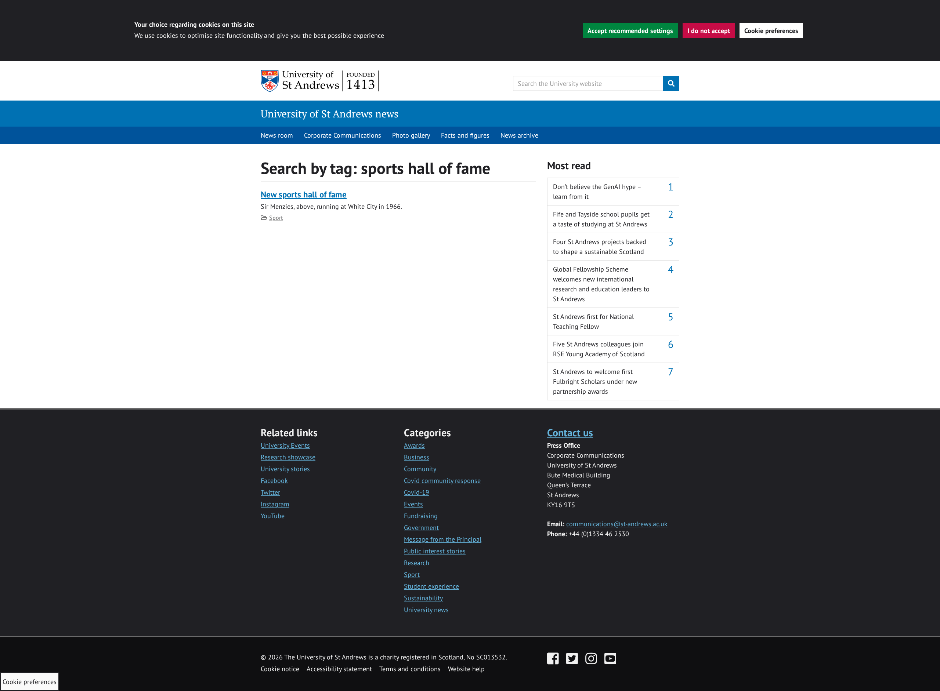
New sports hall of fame (304, 194)
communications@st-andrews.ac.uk (617, 524)
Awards (414, 445)
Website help (466, 669)
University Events (285, 445)
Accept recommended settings (630, 30)
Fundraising (421, 516)
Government (421, 527)
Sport (276, 217)
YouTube (273, 516)
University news (426, 609)
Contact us (570, 432)
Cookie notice (280, 669)
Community (420, 469)
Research (416, 563)
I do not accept (708, 30)
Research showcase (288, 457)
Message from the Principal (442, 539)
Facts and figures (465, 135)
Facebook (274, 480)
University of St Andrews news (329, 113)
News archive (519, 135)
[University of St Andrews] (320, 81)
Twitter (270, 492)
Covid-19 (416, 492)
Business (416, 457)
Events (413, 504)
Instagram (275, 504)
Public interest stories (435, 551)
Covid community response (442, 480)
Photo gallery (411, 135)
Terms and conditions (410, 669)
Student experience (431, 586)
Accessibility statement (339, 669)
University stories (285, 469)
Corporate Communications (342, 135)
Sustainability (423, 598)
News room (277, 135)
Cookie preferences (771, 30)
